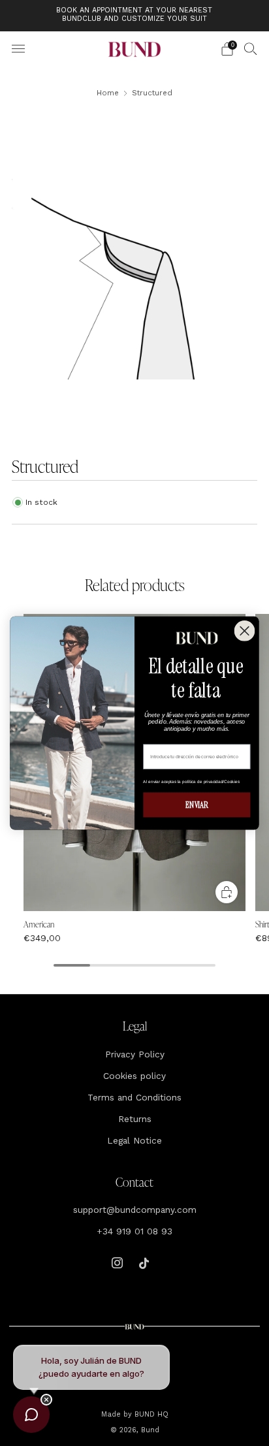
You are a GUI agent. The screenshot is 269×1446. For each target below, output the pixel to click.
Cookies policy (134, 1075)
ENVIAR (196, 805)
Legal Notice (134, 1140)
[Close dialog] (244, 630)
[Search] (250, 48)
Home (108, 92)
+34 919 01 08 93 (134, 1231)
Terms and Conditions (134, 1097)
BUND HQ (150, 1414)
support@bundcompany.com (135, 1209)
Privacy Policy (135, 1054)
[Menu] (18, 49)
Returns (134, 1119)
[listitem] (134, 15)
